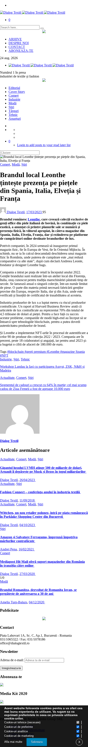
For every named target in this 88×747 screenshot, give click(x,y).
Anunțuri (15, 118)
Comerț (14, 95)
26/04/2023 (27, 480)
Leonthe (34, 219)
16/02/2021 (27, 549)
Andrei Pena (8, 549)
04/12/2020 (37, 602)
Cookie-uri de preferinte (18, 726)
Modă (12, 103)
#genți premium (36, 351)
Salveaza (37, 741)
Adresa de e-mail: (12, 660)
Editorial (14, 88)
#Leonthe (53, 351)
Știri (11, 107)
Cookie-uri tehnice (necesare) (22, 722)
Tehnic (13, 115)
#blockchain (16, 351)
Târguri (14, 111)
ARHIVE (15, 39)
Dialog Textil (16, 212)
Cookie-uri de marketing (19, 735)
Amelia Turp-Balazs (13, 602)
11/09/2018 (27, 500)
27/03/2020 (27, 574)
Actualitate (7, 377)
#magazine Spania (72, 351)
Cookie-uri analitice (16, 731)
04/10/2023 (27, 525)
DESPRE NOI (19, 43)
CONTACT (17, 47)
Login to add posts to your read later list (43, 145)
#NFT (4, 355)
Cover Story (17, 91)
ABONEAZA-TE (21, 51)
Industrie (14, 99)
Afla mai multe (13, 741)
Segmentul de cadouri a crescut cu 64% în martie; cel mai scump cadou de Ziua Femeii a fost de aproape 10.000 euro (43, 387)
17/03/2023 (34, 212)
